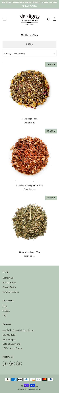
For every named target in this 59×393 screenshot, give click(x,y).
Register (6, 311)
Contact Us (8, 278)
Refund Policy (9, 282)
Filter (29, 44)
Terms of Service (11, 292)
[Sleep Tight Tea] (29, 88)
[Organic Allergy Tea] (29, 222)
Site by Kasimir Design (29, 386)
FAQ (4, 315)
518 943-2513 (9, 335)
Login (5, 306)
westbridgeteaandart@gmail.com (18, 330)
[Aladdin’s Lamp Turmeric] (29, 155)
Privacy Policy (9, 287)
